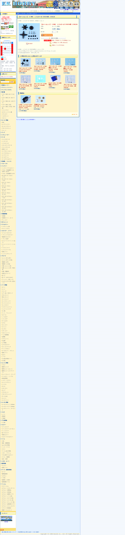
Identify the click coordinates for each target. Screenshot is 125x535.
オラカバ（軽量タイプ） (8, 494)
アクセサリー (5, 224)
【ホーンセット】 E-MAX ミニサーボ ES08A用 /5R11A (41, 85)
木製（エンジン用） (7, 266)
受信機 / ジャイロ (6, 161)
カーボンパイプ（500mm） (8, 406)
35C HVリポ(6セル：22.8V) (7, 210)
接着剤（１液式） (6, 479)
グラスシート (5, 338)
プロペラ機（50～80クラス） (8, 98)
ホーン (3, 287)
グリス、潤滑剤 (6, 457)
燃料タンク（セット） (7, 369)
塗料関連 (4, 463)
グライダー (4, 114)
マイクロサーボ (6, 139)
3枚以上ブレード (6, 273)
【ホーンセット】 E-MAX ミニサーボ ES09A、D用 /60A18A (70, 86)
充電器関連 (4, 213)
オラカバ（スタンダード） (8, 488)
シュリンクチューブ (7, 253)
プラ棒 (3, 422)
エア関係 (4, 342)
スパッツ (4, 326)
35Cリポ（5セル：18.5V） (6, 190)
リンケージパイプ (6, 309)
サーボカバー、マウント (8, 350)
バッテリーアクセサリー (8, 168)
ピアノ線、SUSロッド (7, 293)
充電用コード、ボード (7, 218)
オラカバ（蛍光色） (7, 492)
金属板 (3, 336)
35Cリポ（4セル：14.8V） (6, 186)
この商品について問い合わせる (60, 42)
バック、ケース (6, 447)
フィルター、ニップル (7, 376)
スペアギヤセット (6, 153)
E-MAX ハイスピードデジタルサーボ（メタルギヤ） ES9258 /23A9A (25, 106)
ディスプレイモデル (6, 89)
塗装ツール (4, 467)
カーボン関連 (5, 402)
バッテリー (4, 166)
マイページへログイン (45, 11)
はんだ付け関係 (6, 445)
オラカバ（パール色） (7, 496)
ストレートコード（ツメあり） (8, 241)
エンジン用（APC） (7, 258)
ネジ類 (3, 311)
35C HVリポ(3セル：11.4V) (7, 200)
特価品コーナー (5, 85)
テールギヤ (4, 321)
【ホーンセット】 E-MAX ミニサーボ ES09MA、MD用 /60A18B (26, 86)
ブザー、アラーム (6, 453)
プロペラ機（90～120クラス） (8, 102)
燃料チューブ (5, 367)
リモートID (4, 163)
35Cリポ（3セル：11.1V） (6, 183)
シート (3, 414)
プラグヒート (5, 392)
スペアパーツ (5, 400)
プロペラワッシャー (7, 394)
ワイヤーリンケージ (7, 307)
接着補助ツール (6, 481)
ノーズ (3, 356)
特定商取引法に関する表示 (24, 532)
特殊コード (4, 251)
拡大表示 (30, 43)
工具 (3, 441)
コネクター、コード (6, 230)
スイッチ (4, 291)
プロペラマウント (6, 128)
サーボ (3, 137)
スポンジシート (6, 332)
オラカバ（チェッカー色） (8, 502)
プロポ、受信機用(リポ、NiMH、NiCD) (8, 170)
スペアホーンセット (7, 151)
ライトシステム (6, 228)
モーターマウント (6, 126)
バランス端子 (5, 238)
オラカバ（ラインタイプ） (8, 506)
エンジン (4, 398)
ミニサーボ (4, 141)
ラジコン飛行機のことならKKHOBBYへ (69, 9)
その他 (3, 360)
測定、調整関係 (6, 443)
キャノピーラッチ (6, 346)
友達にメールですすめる (58, 45)
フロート (4, 118)
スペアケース (5, 155)
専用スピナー (5, 434)
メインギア (4, 319)
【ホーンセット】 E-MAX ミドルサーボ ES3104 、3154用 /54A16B (40, 68)
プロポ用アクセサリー (7, 455)
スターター (4, 388)
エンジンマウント (6, 382)
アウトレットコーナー (7, 87)
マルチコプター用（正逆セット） (8, 282)
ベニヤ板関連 (5, 334)
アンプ (3, 132)
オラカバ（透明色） (7, 490)
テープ (3, 472)
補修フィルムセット (7, 510)
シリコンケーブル (6, 249)
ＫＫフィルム (5, 486)
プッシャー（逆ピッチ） (8, 279)
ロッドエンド (5, 299)
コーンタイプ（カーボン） (8, 428)
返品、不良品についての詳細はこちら (61, 40)
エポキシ (4, 476)
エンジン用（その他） (7, 260)
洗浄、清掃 (4, 459)
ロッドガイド (5, 305)
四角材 (3, 416)
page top (75, 114)
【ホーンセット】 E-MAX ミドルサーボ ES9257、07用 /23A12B (26, 70)
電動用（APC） (6, 262)
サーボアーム (5, 157)
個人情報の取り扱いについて (9, 532)
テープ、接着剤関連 (6, 469)
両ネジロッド (5, 297)
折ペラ (3, 275)
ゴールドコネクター (7, 233)
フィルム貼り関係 (6, 451)
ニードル (4, 384)
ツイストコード (6, 247)
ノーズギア (4, 317)
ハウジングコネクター (7, 234)
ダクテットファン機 (7, 112)
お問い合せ (66, 11)
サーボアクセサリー (7, 159)
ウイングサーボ (6, 147)
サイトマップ (75, 11)
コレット (4, 130)
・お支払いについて (6, 21)
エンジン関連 (5, 362)
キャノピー (4, 325)
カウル (3, 322)
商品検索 (3, 80)
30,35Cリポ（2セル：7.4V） (7, 179)
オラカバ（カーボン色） (8, 500)
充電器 (3, 216)
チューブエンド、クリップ (8, 374)
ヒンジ (3, 289)
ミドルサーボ (5, 143)
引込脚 (3, 340)
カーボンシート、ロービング (8, 409)
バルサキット (5, 116)
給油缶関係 (4, 378)
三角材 (3, 418)
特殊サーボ (4, 149)
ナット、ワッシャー (7, 313)
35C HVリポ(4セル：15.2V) (7, 204)
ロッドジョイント (6, 303)
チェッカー (4, 220)
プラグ (3, 365)
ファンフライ (5, 110)
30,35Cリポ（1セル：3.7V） (7, 176)
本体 (3, 122)
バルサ (3, 412)
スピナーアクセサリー (7, 436)
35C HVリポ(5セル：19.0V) (7, 207)
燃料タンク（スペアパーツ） (8, 371)
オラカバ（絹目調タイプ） (8, 504)
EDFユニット (5, 222)
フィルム (4, 484)
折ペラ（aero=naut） (8, 277)
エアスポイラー (6, 344)
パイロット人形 (6, 226)
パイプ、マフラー (6, 380)
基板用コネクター (6, 236)
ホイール (4, 315)
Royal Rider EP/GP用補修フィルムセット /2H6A (55, 84)
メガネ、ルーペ (5, 461)
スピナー (4, 424)
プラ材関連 (4, 420)
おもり (3, 354)
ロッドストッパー (6, 301)
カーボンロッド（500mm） (8, 404)
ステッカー (4, 330)
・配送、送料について (6, 19)
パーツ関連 (4, 285)
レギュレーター (5, 134)
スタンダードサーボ (7, 145)
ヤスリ (3, 449)
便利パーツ (4, 352)
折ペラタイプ (5, 432)
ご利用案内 (57, 11)
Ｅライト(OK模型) (6, 508)
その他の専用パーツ (7, 358)
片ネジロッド (5, 295)
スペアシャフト (6, 124)
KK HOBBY (36, 532)
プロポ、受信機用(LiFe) (8, 173)
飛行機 (3, 92)
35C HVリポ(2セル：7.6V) (7, 197)
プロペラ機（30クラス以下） (8, 95)
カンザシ (4, 328)
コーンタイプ (5, 427)
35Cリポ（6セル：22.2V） (6, 193)
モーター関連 (5, 120)
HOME (18, 13)
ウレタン (4, 465)
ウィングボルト (6, 348)
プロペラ (4, 255)
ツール (3, 439)
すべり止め (4, 396)
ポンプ (3, 390)
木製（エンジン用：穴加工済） (8, 268)
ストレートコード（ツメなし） (8, 245)
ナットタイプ (5, 430)
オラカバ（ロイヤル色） (8, 498)
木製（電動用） (6, 271)
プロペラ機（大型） (7, 104)
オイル (3, 386)
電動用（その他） (6, 264)
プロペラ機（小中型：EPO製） (8, 107)
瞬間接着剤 (4, 473)
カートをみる (34, 11)
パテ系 (3, 477)
